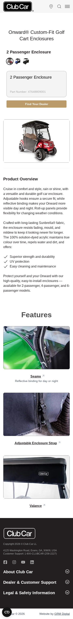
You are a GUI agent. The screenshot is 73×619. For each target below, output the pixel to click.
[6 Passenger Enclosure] (26, 61)
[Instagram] (14, 562)
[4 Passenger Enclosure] (18, 61)
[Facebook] (5, 562)
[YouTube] (23, 562)
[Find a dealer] (51, 6)
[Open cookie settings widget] (7, 612)
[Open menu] (67, 6)
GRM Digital (62, 613)
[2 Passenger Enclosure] (9, 61)
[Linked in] (32, 562)
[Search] (59, 6)
